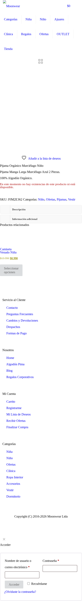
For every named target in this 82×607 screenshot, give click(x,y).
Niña (9, 451)
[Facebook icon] (38, 521)
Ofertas (50, 199)
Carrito (10, 401)
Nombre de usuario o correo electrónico (18, 564)
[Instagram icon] (47, 521)
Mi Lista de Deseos (18, 414)
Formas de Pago (16, 333)
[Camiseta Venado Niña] (9, 238)
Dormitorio (13, 496)
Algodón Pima (15, 364)
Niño (41, 199)
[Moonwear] (11, 6)
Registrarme (13, 408)
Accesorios (13, 483)
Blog (9, 370)
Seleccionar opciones (11, 270)
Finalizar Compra (17, 427)
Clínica (10, 471)
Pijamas (61, 199)
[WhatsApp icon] (34, 521)
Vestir (71, 199)
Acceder (14, 584)
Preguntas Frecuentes (19, 314)
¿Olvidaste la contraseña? (20, 591)
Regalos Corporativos (20, 377)
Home (10, 358)
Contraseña (51, 560)
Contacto (12, 307)
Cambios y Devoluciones (22, 320)
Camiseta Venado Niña (8, 250)
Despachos (13, 327)
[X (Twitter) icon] (43, 521)
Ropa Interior (14, 477)
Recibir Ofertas (15, 420)
